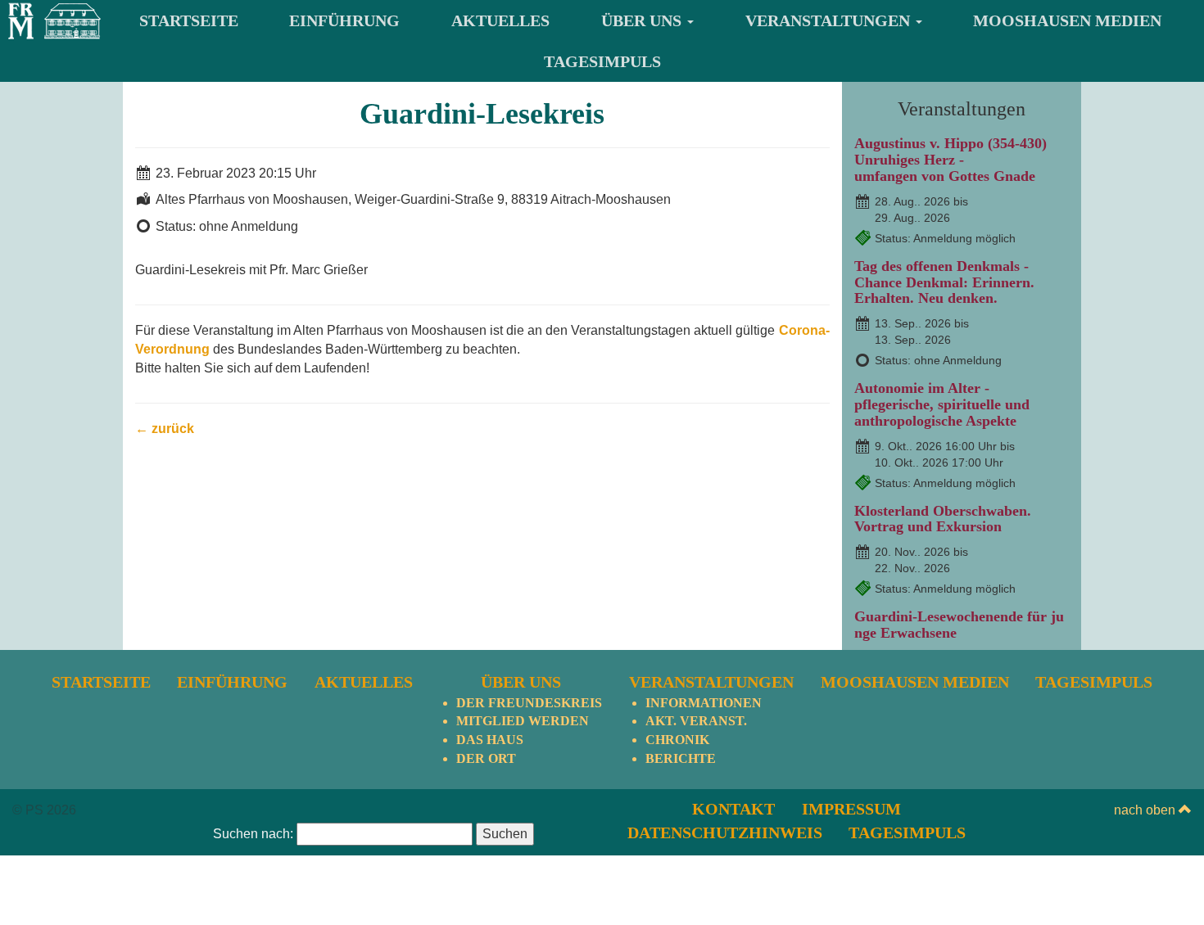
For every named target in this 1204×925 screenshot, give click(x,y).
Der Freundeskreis (529, 703)
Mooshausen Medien (1067, 20)
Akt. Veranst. (696, 721)
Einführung (344, 20)
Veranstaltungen (829, 20)
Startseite (188, 20)
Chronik (677, 740)
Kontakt (733, 809)
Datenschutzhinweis (724, 832)
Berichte (680, 758)
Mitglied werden (522, 721)
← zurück (164, 428)
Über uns (643, 20)
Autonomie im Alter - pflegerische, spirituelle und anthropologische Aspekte (942, 404)
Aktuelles (500, 20)
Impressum (851, 809)
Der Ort (486, 758)
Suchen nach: (253, 834)
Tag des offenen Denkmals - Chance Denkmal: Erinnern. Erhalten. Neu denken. (944, 282)
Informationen (703, 703)
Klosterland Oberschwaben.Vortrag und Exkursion (942, 519)
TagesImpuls (602, 61)
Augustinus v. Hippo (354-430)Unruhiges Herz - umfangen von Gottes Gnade (950, 159)
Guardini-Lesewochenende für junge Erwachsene (959, 624)
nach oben (1146, 810)
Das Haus (489, 740)
